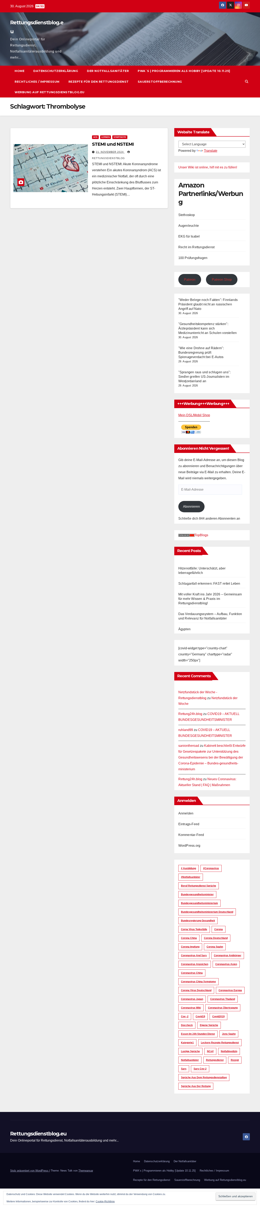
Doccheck (187, 1025)
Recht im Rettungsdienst (196, 247)
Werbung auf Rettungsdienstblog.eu (49, 92)
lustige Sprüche (190, 1051)
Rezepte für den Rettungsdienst (98, 81)
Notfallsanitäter (190, 1060)
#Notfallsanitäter (190, 877)
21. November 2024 (110, 152)
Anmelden (186, 813)
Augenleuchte (188, 225)
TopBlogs (201, 535)
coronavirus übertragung (223, 1007)
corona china (189, 938)
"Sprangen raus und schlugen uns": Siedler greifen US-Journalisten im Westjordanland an (204, 376)
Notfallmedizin (229, 1051)
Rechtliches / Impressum (37, 81)
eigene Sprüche (209, 1025)
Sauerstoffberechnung (160, 81)
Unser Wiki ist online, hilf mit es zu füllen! (207, 167)
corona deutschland (216, 938)
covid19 (200, 1016)
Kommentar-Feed (191, 835)
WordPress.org (189, 845)
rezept (235, 1060)
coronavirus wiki (191, 1007)
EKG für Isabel (189, 236)
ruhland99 (185, 730)
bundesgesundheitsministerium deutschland (207, 912)
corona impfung (190, 946)
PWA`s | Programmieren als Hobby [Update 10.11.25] (184, 71)
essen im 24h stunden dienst (198, 1034)
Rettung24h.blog (190, 714)
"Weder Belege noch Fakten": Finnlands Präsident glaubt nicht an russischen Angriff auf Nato (208, 304)
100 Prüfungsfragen (193, 258)
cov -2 (184, 1016)
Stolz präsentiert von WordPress (29, 1170)
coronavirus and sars (194, 955)
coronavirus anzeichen (194, 964)
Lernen (105, 137)
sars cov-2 (200, 1068)
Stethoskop (186, 215)
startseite (120, 137)
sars (183, 1068)
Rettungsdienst (215, 1060)
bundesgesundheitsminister (197, 894)
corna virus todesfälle (194, 929)
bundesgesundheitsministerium (199, 903)
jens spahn (229, 1034)
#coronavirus (211, 868)
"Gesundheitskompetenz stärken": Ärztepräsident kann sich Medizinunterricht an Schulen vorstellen (207, 328)
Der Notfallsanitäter (108, 71)
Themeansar (85, 1170)
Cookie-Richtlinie (105, 1201)
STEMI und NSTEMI (112, 144)
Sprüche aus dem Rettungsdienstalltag (204, 1077)
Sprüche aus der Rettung (196, 1086)
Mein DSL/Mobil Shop (194, 415)
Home (19, 71)
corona (218, 929)
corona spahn (215, 946)
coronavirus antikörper (227, 955)
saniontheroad (188, 745)
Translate (210, 150)
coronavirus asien (226, 964)
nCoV (210, 1051)
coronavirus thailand (222, 999)
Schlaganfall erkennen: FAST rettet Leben (209, 583)
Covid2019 (218, 1016)
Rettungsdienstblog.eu (38, 1134)
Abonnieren (191, 506)
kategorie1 (187, 1042)
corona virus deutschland (196, 990)
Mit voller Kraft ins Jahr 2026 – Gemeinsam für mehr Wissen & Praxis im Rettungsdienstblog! (210, 599)
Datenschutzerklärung (55, 71)
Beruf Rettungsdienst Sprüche (198, 885)
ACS (95, 137)
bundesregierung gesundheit (198, 920)
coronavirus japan (192, 999)
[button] (246, 81)
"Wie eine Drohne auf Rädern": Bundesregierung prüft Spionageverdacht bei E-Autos (201, 352)
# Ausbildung (188, 868)
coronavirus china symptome (198, 981)
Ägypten (184, 629)
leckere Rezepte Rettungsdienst (220, 1042)
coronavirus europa (230, 990)
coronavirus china (192, 973)
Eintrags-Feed (188, 824)
